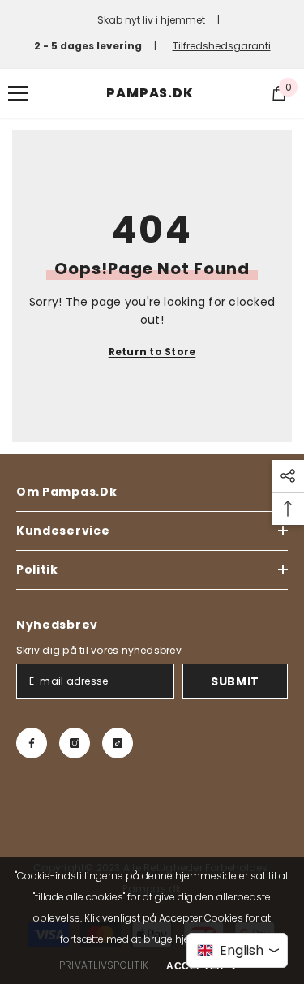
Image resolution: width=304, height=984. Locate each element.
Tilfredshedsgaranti (222, 46)
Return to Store (152, 352)
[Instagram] (74, 743)
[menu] (18, 93)
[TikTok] (117, 743)
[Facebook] (31, 743)
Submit (235, 681)
